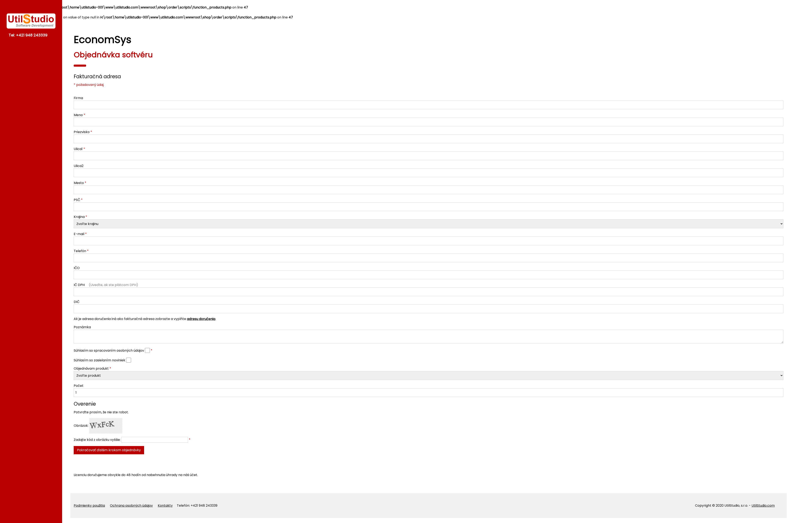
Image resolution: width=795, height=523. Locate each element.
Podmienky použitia (89, 505)
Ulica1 (78, 149)
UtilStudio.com (763, 505)
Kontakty (165, 505)
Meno (78, 115)
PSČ (77, 199)
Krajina (79, 216)
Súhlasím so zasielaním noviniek (99, 360)
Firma (78, 98)
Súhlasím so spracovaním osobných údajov (109, 350)
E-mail (79, 234)
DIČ (77, 301)
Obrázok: (81, 425)
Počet (78, 385)
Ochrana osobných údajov (131, 505)
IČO (77, 268)
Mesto (79, 182)
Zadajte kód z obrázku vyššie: (97, 439)
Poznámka (82, 327)
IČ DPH (106, 285)
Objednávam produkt (91, 368)
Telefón (80, 251)
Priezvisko (82, 132)
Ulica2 (78, 166)
